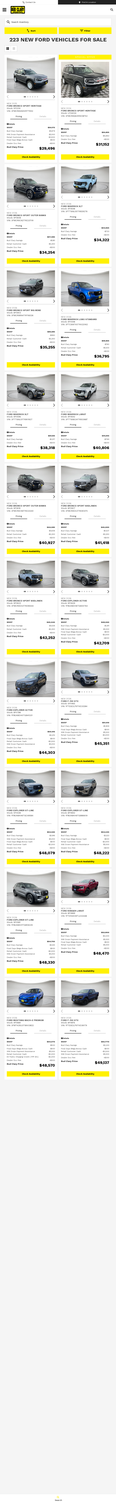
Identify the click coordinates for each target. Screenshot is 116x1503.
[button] (54, 97)
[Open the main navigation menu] (4, 10)
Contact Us (30, 2)
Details (42, 116)
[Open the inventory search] (111, 10)
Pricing (19, 116)
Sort (33, 31)
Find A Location (89, 2)
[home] (18, 9)
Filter (87, 31)
